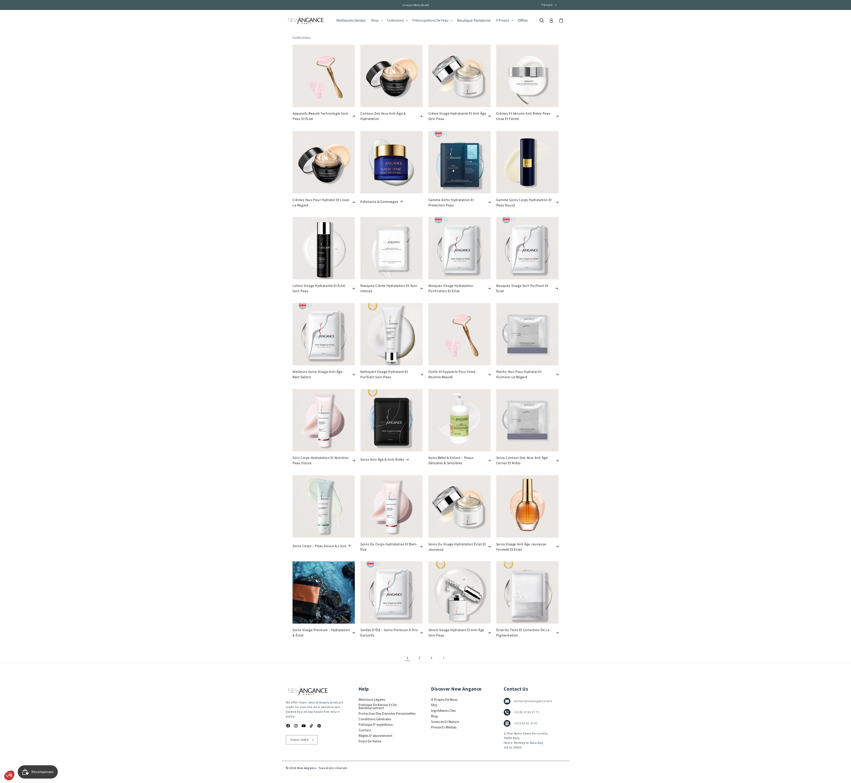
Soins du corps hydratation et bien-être (389, 547)
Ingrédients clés (443, 710)
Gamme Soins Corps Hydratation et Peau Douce (524, 202)
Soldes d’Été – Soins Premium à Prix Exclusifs (389, 633)
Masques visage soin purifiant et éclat (522, 288)
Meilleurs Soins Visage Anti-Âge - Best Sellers (319, 374)
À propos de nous (444, 699)
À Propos (502, 20)
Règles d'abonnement (375, 735)
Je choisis (51, 760)
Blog (434, 716)
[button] (376, 20)
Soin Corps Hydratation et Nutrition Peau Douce (321, 461)
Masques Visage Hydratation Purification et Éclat (451, 288)
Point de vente (370, 741)
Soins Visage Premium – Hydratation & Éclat (321, 633)
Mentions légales (372, 699)
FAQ (434, 705)
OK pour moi (82, 760)
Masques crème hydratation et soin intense (388, 288)
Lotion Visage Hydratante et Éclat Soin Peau (319, 288)
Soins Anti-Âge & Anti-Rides (382, 459)
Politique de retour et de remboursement (378, 706)
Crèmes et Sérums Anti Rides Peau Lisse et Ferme (523, 116)
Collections (395, 20)
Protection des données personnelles (387, 713)
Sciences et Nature (445, 721)
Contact (365, 730)
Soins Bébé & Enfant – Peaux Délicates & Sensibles (451, 461)
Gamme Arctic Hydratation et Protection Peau (451, 202)
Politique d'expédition (376, 724)
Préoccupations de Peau (430, 20)
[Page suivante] (443, 658)
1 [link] (407, 657)
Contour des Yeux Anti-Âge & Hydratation (383, 116)
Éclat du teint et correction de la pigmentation (522, 633)
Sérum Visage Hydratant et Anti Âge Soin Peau (456, 633)
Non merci (20, 760)
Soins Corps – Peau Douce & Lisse (319, 545)
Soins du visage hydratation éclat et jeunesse (457, 547)
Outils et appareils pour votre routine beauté (452, 374)
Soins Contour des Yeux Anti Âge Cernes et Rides (522, 461)
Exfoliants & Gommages (379, 201)
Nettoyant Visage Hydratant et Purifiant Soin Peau (384, 374)
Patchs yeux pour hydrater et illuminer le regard (519, 374)
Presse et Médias (444, 727)
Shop (375, 20)
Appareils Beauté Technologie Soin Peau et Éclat (320, 116)
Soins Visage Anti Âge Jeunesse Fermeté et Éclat (521, 547)
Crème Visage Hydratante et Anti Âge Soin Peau (457, 116)
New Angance (306, 768)
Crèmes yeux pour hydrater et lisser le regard (321, 202)
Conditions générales (375, 719)
